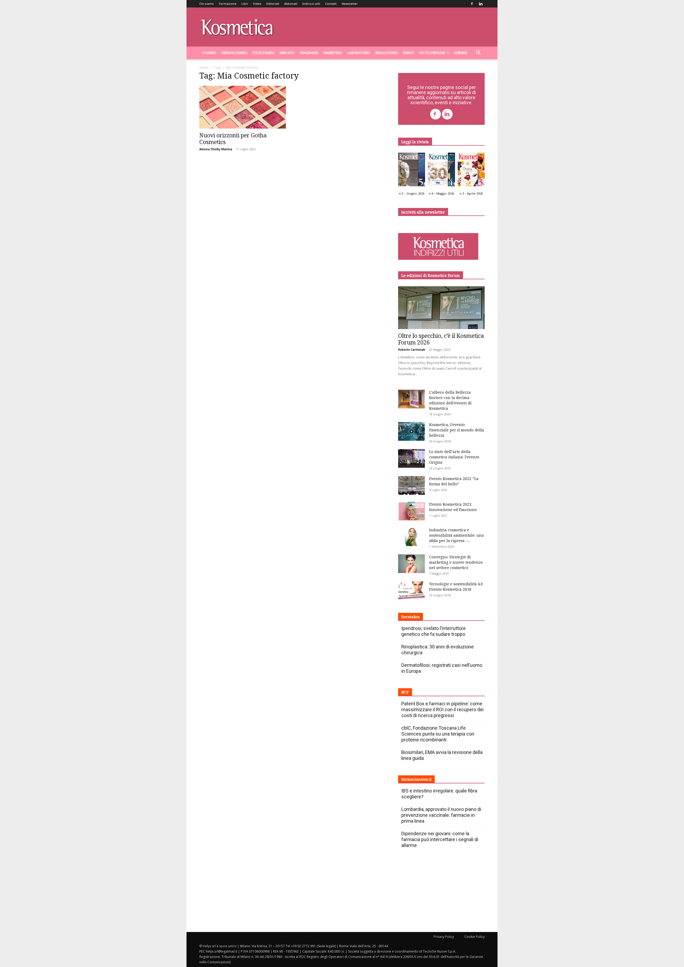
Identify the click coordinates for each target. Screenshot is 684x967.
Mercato (287, 53)
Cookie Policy (474, 936)
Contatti (331, 4)
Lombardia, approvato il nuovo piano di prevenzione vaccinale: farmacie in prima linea (441, 815)
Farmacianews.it (416, 779)
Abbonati (290, 4)
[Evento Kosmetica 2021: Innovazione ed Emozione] (411, 511)
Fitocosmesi (263, 53)
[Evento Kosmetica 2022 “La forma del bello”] (411, 485)
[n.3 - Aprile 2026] (471, 171)
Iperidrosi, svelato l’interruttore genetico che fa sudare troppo (433, 631)
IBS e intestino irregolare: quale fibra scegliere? (439, 793)
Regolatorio (386, 53)
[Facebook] (472, 3)
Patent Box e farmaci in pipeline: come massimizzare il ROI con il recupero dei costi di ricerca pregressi (442, 709)
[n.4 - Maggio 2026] (441, 171)
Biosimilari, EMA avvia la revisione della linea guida (442, 755)
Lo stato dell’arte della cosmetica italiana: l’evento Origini (454, 457)
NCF (405, 692)
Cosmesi (209, 53)
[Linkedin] (481, 3)
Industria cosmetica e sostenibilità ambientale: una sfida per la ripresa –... (456, 535)
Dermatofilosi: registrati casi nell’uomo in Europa (441, 668)
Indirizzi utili (311, 4)
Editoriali (272, 4)
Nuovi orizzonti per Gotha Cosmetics (233, 138)
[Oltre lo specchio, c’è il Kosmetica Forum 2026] (441, 307)
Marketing (333, 53)
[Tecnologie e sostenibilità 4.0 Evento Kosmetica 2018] (411, 590)
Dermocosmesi (234, 53)
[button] (478, 53)
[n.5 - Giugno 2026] (411, 171)
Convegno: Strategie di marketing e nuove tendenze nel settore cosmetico (456, 562)
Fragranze (309, 53)
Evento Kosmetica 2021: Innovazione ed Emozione (453, 507)
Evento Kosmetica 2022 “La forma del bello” (454, 481)
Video (257, 4)
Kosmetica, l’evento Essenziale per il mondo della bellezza (456, 430)
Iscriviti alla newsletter (423, 212)
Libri (245, 4)
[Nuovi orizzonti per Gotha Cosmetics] (242, 107)
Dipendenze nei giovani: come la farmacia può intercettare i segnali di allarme (439, 839)
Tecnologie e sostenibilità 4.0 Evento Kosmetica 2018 (456, 586)
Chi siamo (206, 4)
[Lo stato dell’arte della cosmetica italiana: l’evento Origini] (411, 458)
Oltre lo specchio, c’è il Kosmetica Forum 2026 (441, 339)
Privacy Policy (444, 936)
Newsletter (350, 4)
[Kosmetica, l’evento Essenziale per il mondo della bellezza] (411, 431)
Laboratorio (358, 53)
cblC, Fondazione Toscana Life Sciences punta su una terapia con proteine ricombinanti (437, 733)
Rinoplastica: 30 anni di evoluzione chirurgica (437, 649)
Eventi (408, 53)
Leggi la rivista (415, 141)
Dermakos (410, 616)
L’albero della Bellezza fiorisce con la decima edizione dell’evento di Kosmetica (450, 400)
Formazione (227, 4)
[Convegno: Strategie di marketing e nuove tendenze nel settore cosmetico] (411, 563)
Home (204, 67)
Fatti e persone (432, 53)
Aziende (460, 53)
